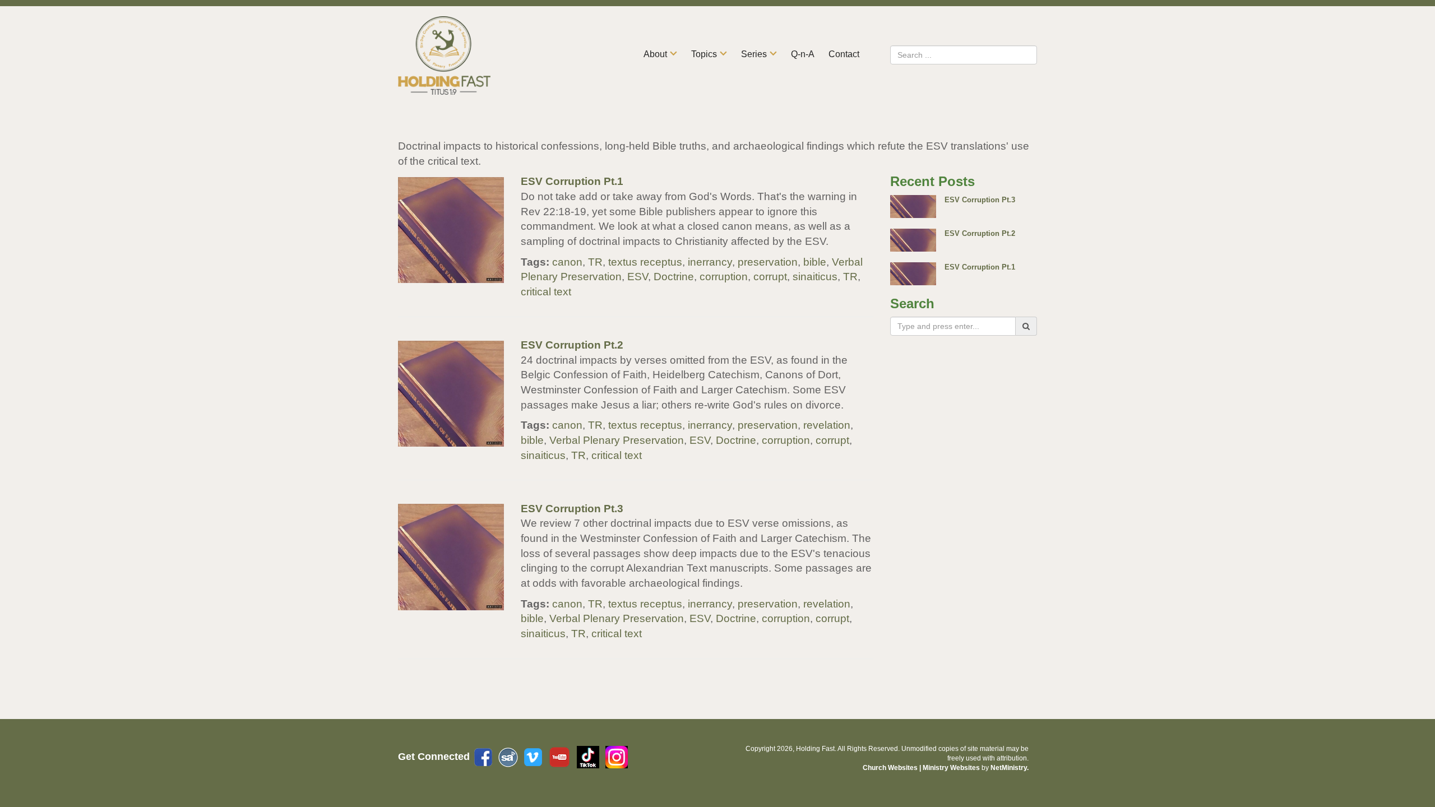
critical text (546, 292)
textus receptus (645, 262)
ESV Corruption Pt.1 (572, 181)
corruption (724, 276)
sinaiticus (815, 276)
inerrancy (710, 262)
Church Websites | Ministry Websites (922, 768)
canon (567, 262)
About (655, 54)
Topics (704, 54)
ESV (637, 276)
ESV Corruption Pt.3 (572, 508)
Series (754, 54)
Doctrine (674, 276)
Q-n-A (802, 54)
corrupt (770, 276)
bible (814, 262)
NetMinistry (1008, 768)
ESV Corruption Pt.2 (572, 345)
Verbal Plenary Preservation (616, 440)
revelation (826, 425)
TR (595, 262)
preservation (768, 262)
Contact (843, 54)
